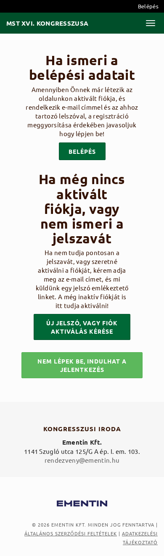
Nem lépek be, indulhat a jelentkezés (82, 365)
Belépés (148, 6)
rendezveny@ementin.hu (82, 460)
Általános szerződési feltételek (70, 533)
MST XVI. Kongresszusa (47, 23)
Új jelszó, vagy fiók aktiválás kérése (82, 327)
